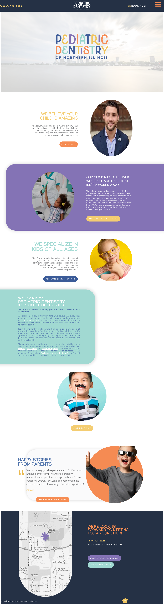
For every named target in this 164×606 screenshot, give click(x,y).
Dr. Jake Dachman (31, 320)
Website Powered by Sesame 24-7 (16, 601)
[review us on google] (91, 550)
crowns (21, 348)
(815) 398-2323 (96, 540)
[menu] (158, 4)
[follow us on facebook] (89, 550)
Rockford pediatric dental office (55, 353)
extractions (32, 348)
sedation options (50, 348)
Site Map (33, 601)
